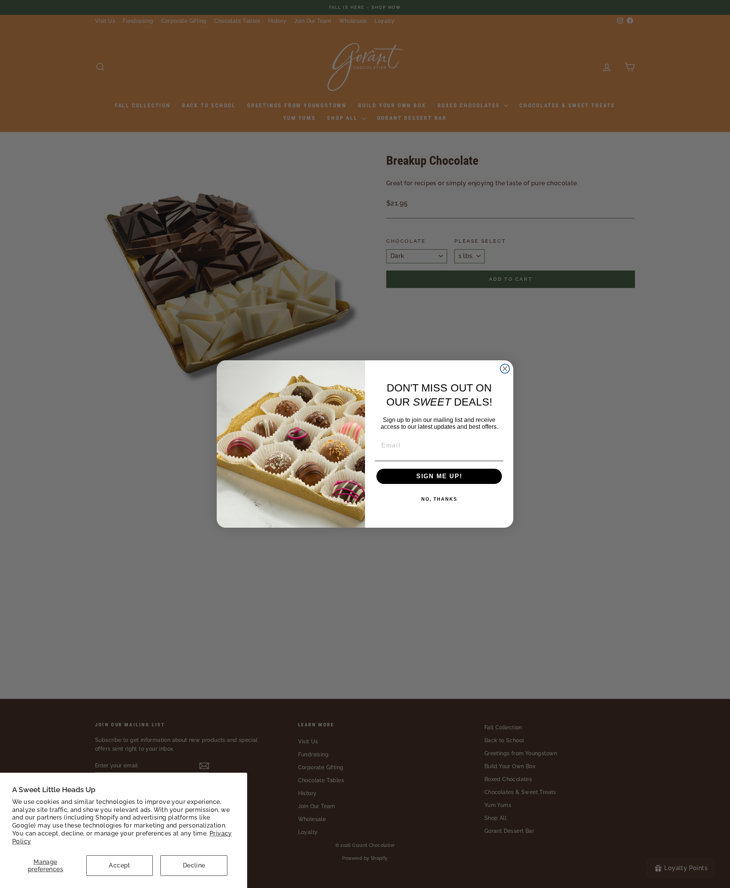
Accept (119, 865)
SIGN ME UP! (439, 476)
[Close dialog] (504, 368)
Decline (194, 865)
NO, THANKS (439, 499)
